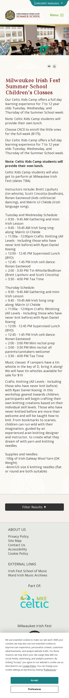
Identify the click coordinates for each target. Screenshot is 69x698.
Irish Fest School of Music (27, 571)
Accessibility (17, 549)
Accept (34, 680)
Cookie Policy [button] (29, 666)
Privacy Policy (18, 536)
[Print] (54, 66)
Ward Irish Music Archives (27, 575)
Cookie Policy (18, 553)
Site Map (15, 540)
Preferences (34, 689)
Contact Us (16, 545)
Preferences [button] (50, 669)
